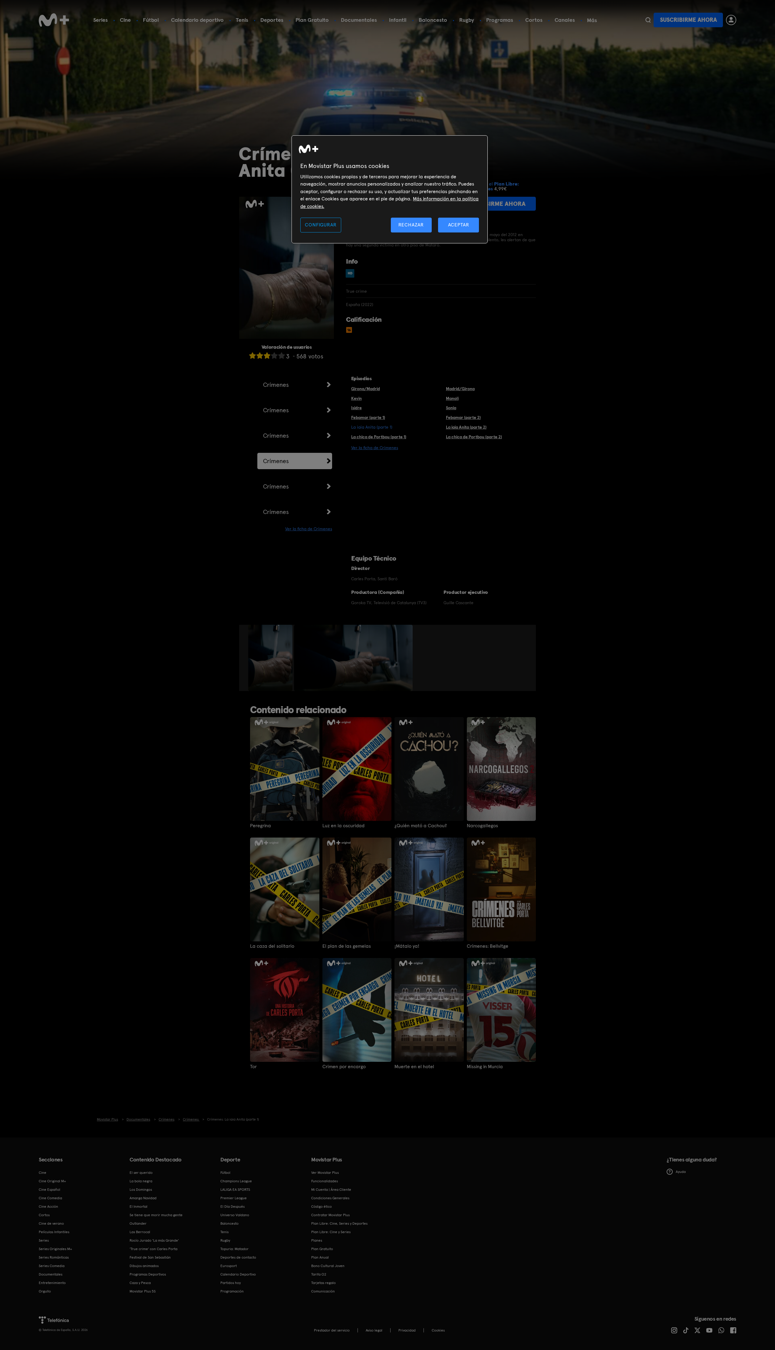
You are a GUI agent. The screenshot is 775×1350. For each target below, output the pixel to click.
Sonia (451, 407)
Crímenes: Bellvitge (487, 946)
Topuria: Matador (234, 1249)
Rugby (466, 20)
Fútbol (151, 20)
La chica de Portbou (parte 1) (378, 436)
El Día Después (232, 1206)
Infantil (398, 20)
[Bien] (274, 355)
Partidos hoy (230, 1283)
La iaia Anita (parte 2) (466, 427)
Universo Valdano (234, 1215)
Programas (499, 20)
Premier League (233, 1198)
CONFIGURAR (320, 225)
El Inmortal (138, 1206)
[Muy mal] (252, 355)
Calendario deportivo (197, 20)
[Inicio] (54, 20)
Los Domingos (141, 1189)
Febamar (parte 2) (463, 417)
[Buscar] (648, 20)
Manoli (452, 398)
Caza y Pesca (140, 1283)
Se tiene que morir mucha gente (156, 1215)
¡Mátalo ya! (406, 946)
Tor (253, 1066)
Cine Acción (48, 1206)
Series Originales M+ (55, 1249)
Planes (316, 1240)
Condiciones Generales (330, 1198)
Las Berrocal (140, 1232)
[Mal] (259, 355)
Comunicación (323, 1291)
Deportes (271, 20)
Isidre (356, 407)
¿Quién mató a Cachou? (420, 825)
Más (592, 20)
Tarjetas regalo (323, 1283)
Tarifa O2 (318, 1274)
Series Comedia (51, 1266)
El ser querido (141, 1173)
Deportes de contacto (238, 1257)
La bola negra (141, 1181)
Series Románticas (54, 1257)
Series (100, 20)
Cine (125, 20)
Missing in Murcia (485, 1066)
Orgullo (45, 1291)
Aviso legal (374, 1330)
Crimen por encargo (344, 1066)
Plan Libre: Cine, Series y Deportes (339, 1223)
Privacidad (407, 1330)
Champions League (236, 1181)
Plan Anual (320, 1257)
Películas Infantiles (54, 1232)
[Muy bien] (281, 355)
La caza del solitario (272, 946)
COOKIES (438, 1330)
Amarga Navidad (143, 1198)
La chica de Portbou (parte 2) (474, 436)
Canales (565, 20)
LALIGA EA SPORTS (235, 1189)
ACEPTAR (458, 225)
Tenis (242, 20)
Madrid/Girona (460, 388)
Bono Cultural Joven (328, 1266)
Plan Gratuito (312, 20)
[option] (271, 658)
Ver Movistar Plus (325, 1173)
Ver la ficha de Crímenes (308, 528)
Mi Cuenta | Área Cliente (331, 1189)
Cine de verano (51, 1223)
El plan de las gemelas (346, 946)
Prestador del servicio (332, 1330)
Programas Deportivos (148, 1274)
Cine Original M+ (52, 1181)
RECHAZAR (411, 225)
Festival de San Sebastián (150, 1257)
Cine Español (49, 1189)
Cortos (533, 20)
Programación (232, 1291)
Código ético (321, 1206)
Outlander (138, 1223)
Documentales (359, 20)
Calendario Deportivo (238, 1274)
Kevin (356, 398)
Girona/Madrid (365, 388)
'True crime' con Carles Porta (153, 1249)
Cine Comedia (50, 1198)
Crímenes (276, 384)
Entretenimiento (52, 1283)
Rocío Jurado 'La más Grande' (154, 1240)
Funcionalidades (324, 1181)
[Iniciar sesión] (731, 20)
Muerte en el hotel (414, 1066)
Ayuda (681, 1172)
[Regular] (267, 355)
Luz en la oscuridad (343, 825)
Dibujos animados (144, 1266)
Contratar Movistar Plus (330, 1215)
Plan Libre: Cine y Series (331, 1232)
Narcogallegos (482, 825)
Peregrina (260, 825)
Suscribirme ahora (688, 19)
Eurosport (228, 1266)
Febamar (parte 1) (368, 417)
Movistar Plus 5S (143, 1291)
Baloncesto (433, 20)
